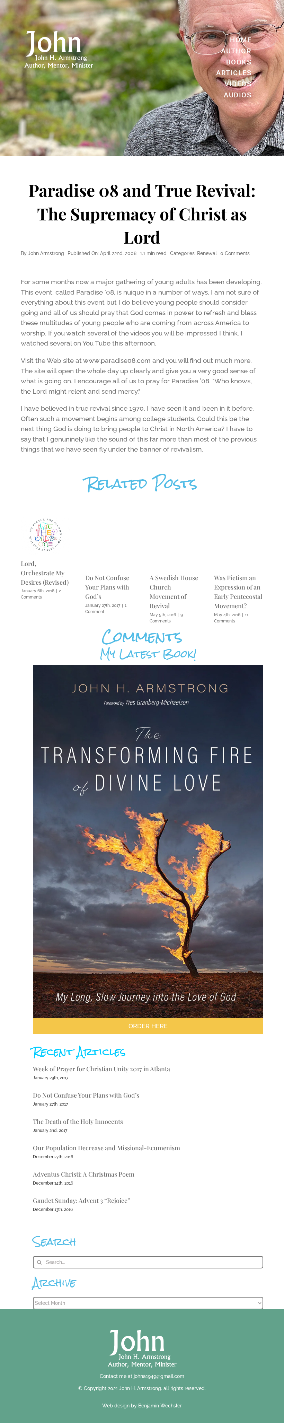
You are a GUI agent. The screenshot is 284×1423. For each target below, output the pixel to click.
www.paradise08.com (117, 360)
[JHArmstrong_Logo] (142, 1325)
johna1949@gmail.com (159, 1376)
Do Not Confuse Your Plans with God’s (107, 587)
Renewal (207, 253)
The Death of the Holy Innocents (78, 1121)
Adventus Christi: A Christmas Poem (83, 1174)
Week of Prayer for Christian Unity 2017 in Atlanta (101, 1069)
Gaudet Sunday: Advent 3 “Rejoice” (81, 1200)
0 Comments (235, 253)
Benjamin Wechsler (160, 1405)
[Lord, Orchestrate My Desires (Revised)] (45, 520)
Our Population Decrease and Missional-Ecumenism (106, 1148)
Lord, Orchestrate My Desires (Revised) (45, 572)
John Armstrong (46, 253)
